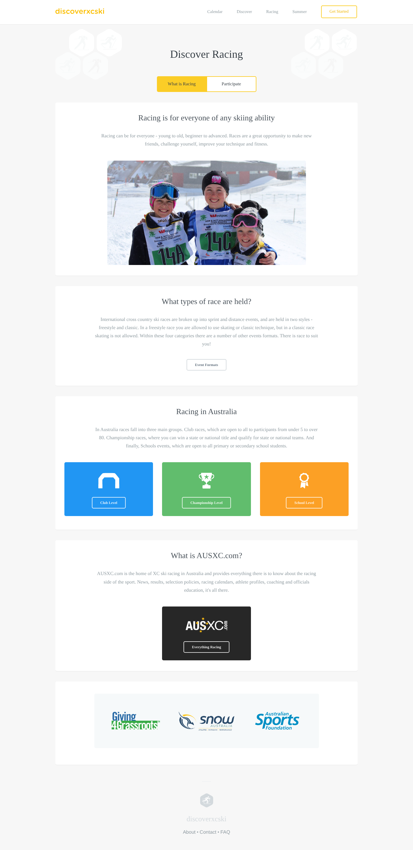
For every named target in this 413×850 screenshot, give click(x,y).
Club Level (108, 503)
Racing (272, 12)
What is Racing (182, 84)
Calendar (215, 12)
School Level (304, 503)
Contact (208, 832)
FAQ (225, 832)
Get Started (339, 11)
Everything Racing (206, 647)
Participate (231, 84)
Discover (244, 12)
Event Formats (206, 365)
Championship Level (206, 503)
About (189, 832)
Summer (299, 12)
